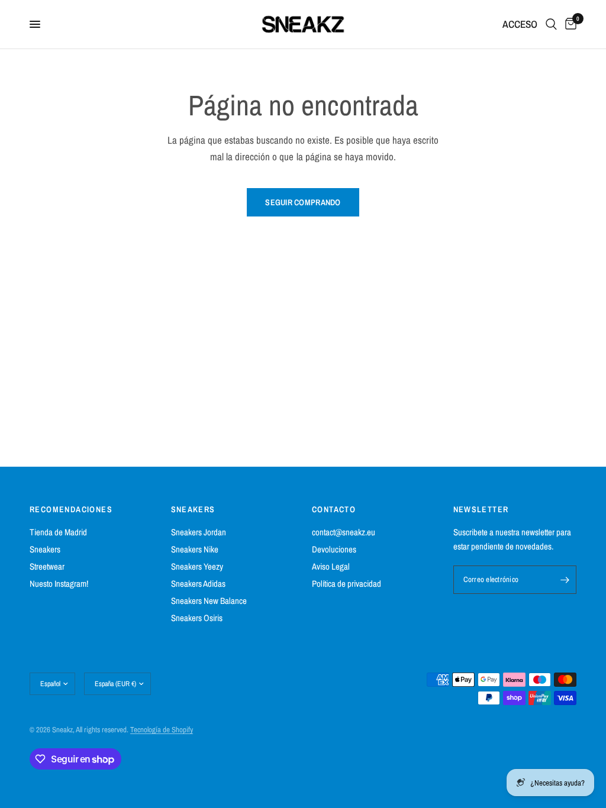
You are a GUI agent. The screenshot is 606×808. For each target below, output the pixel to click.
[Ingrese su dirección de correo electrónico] (564, 579)
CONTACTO (334, 509)
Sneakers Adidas (198, 583)
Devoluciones (334, 549)
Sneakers (45, 549)
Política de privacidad (346, 583)
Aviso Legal (331, 566)
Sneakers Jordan (198, 532)
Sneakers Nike (194, 549)
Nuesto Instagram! (59, 583)
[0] (568, 24)
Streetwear (47, 566)
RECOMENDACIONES (71, 509)
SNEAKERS (193, 509)
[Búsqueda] (551, 24)
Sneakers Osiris (197, 618)
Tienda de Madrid (58, 532)
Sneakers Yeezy (197, 566)
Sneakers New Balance (209, 600)
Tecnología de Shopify (161, 730)
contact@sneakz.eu (343, 532)
